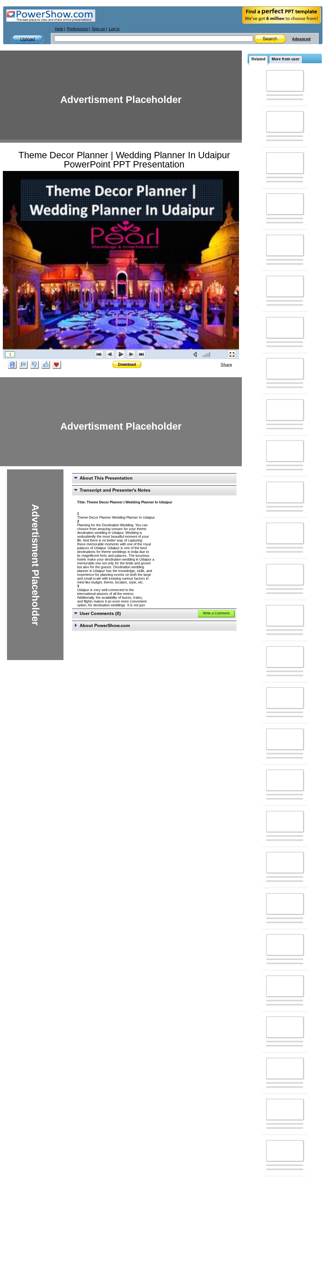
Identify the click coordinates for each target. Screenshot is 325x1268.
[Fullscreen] (232, 354)
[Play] (120, 354)
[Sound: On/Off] (196, 354)
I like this (45, 365)
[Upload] (27, 39)
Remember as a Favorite (56, 365)
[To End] (141, 354)
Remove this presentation (12, 365)
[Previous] (110, 354)
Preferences (77, 29)
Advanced (301, 39)
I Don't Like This (34, 365)
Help (59, 29)
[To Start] (99, 354)
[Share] (217, 364)
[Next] (131, 354)
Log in (114, 29)
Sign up (98, 29)
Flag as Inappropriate (23, 365)
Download (127, 364)
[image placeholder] (284, 80)
